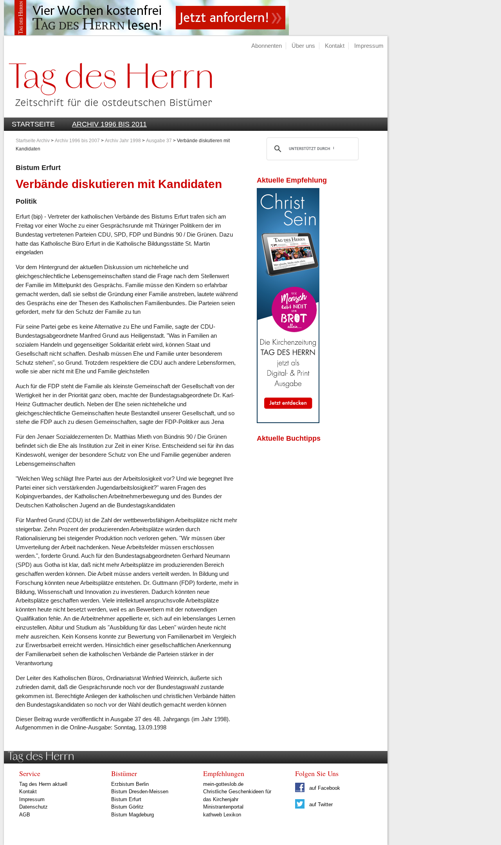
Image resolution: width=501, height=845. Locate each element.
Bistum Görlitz (127, 807)
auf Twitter (320, 804)
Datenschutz (33, 807)
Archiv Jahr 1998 (123, 140)
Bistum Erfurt (126, 799)
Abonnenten (266, 45)
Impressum (369, 45)
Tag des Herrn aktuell (43, 784)
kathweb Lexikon (222, 815)
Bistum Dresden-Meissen (139, 791)
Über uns (303, 45)
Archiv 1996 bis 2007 (77, 140)
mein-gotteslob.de (223, 784)
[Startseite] (108, 113)
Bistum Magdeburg (132, 815)
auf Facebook (324, 788)
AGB (24, 815)
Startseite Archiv (33, 140)
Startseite (33, 124)
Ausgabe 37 (159, 140)
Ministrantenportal (223, 807)
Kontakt (334, 45)
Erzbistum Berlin (130, 784)
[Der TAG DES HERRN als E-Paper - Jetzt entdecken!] (288, 421)
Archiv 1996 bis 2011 (109, 124)
